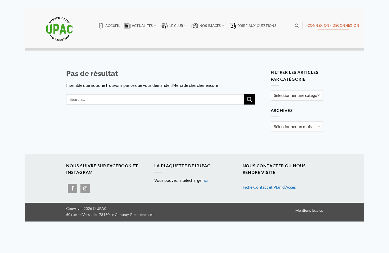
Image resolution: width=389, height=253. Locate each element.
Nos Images (210, 26)
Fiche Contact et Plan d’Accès (269, 186)
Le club (176, 26)
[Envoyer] (249, 99)
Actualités (142, 26)
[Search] (297, 26)
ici (206, 180)
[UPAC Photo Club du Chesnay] (59, 28)
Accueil (112, 26)
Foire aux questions (256, 26)
